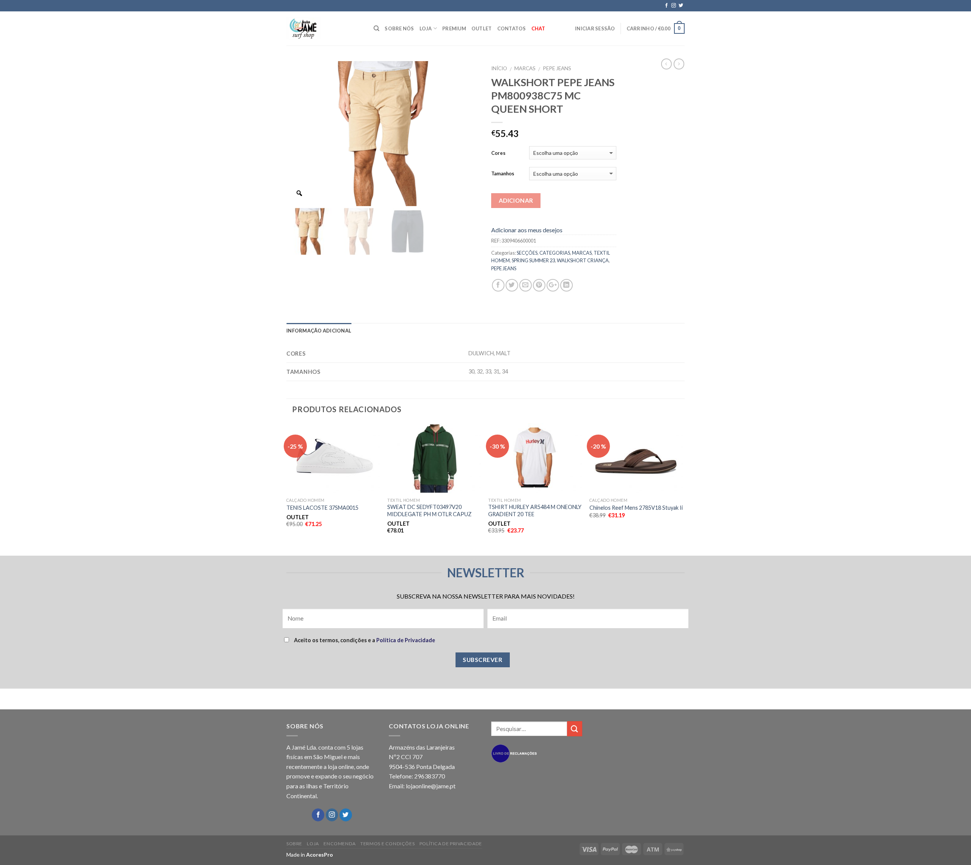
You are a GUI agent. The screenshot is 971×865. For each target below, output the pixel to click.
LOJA (426, 28)
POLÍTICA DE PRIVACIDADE (451, 843)
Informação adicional (318, 331)
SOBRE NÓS (399, 28)
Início (499, 68)
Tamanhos (502, 173)
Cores (498, 153)
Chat (538, 28)
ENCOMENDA (340, 843)
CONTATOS (511, 28)
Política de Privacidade (405, 640)
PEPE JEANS (557, 68)
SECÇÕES (527, 253)
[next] (682, 488)
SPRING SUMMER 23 (533, 260)
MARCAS (525, 68)
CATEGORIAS (554, 253)
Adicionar (516, 200)
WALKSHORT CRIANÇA (583, 260)
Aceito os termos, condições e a (364, 640)
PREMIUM (454, 28)
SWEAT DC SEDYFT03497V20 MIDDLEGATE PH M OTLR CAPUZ (429, 510)
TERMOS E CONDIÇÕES (387, 843)
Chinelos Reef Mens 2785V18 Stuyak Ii (636, 507)
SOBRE (294, 843)
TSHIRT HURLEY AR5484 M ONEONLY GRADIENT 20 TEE (534, 510)
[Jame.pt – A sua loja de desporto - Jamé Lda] (324, 28)
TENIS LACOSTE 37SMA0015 (322, 507)
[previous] (286, 488)
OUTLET (481, 28)
